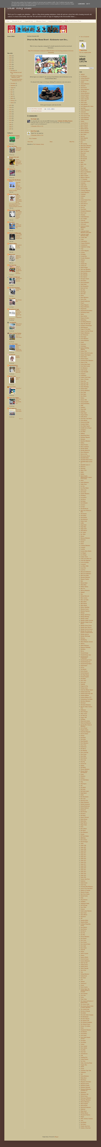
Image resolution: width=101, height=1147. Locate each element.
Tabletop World (84, 966)
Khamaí (82, 536)
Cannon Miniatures (85, 192)
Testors (82, 997)
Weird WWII (12, 387)
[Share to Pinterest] (54, 109)
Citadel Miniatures (85, 216)
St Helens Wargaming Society (85, 924)
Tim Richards (84, 1031)
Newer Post (30, 141)
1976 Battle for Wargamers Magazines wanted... (16, 76)
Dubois (82, 314)
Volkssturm (83, 1072)
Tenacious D (83, 983)
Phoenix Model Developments (84, 771)
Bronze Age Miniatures (86, 171)
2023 (10, 62)
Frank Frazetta (84, 370)
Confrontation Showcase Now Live (19, 280)
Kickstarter (39, 111)
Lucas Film (83, 568)
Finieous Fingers (84, 358)
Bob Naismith (84, 158)
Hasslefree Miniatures (85, 441)
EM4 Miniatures (84, 327)
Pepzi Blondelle (84, 741)
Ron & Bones (84, 828)
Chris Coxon (83, 213)
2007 (10, 129)
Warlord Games (84, 1096)
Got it (88, 3)
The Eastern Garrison (14, 135)
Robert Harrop (84, 819)
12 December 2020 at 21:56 (37, 126)
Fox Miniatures (84, 368)
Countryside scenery (18, 289)
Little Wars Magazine (85, 560)
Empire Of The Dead (85, 329)
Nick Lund (83, 682)
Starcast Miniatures (85, 936)
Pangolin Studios (84, 730)
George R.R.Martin (85, 403)
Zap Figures (83, 1124)
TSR (82, 1055)
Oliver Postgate (84, 711)
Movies (82, 651)
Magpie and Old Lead (14, 277)
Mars (82, 581)
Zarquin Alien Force (85, 1126)
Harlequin (83, 439)
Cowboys (83, 252)
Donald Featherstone (85, 301)
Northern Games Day (85, 691)
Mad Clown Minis (85, 575)
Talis (82, 972)
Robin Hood (83, 821)
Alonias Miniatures (85, 89)
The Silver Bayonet (85, 1018)
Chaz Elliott (83, 209)
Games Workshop (85, 386)
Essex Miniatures (84, 338)
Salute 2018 (83, 866)
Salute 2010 (83, 851)
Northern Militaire (85, 695)
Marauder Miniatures (85, 577)
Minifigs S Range (84, 618)
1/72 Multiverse (12, 408)
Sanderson (83, 881)
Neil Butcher (83, 669)
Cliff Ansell (83, 224)
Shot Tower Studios (85, 894)
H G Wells (83, 431)
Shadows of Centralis (85, 890)
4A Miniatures (84, 76)
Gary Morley (83, 396)
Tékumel (83, 981)
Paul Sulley (83, 739)
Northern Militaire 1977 (86, 697)
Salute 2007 (83, 847)
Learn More (81, 3)
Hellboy (82, 443)
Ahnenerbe (83, 85)
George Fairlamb (84, 401)
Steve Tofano (84, 948)
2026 (10, 55)
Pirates (82, 774)
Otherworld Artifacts (85, 721)
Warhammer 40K (84, 1094)
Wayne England (84, 1103)
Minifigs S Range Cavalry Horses (86, 622)
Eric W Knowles (84, 335)
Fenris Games (84, 356)
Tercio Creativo (84, 987)
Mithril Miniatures (85, 645)
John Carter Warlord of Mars (86, 511)
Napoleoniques (84, 665)
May (12, 94)
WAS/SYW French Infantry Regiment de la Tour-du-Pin (19, 348)
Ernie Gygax (83, 336)
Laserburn (83, 547)
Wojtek (82, 1116)
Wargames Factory (85, 1083)
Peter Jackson (84, 758)
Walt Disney (83, 1080)
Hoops (82, 480)
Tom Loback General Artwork (85, 1038)
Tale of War (83, 970)
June (12, 92)
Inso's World (12, 298)
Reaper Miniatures (85, 802)
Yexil (82, 1120)
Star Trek (83, 933)
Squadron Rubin (84, 922)
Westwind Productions (86, 1107)
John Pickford (34, 111)
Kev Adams (83, 532)
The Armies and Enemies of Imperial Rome (87, 1001)
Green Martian (84, 420)
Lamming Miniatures (85, 545)
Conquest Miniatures (85, 243)
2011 (10, 122)
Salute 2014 (83, 858)
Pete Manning (84, 750)
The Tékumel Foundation (86, 1022)
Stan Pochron (84, 929)
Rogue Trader (84, 825)
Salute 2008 (83, 849)
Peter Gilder (83, 756)
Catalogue (83, 196)
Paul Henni (83, 737)
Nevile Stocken (84, 671)
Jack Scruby (83, 491)
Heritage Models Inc (85, 450)
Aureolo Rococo (84, 123)
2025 (10, 58)
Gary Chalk (83, 392)
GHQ (82, 405)
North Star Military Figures (87, 690)
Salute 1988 (83, 845)
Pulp (82, 781)
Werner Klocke (84, 1105)
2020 (10, 68)
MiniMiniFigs (84, 640)
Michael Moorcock (85, 596)
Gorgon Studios (84, 414)
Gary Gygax (83, 394)
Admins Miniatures (85, 83)
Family (82, 342)
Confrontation (84, 241)
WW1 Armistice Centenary (87, 1118)
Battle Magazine (84, 138)
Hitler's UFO (83, 470)
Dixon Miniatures (84, 297)
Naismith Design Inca (85, 661)
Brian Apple (83, 168)
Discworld (83, 293)
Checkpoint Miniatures (86, 211)
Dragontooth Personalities (86, 310)
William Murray (84, 1113)
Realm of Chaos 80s (14, 194)
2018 (10, 107)
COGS (82, 229)
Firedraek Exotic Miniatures (87, 360)
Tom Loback (83, 1035)
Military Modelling (85, 607)
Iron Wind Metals (85, 488)
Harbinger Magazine (85, 437)
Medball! (83, 592)
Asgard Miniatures (85, 117)
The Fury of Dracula (85, 1011)
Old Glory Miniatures (85, 701)
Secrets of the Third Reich (86, 888)
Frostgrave (83, 373)
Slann (82, 898)
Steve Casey (83, 940)
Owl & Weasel (84, 728)
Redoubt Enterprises (85, 804)
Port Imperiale (12, 265)
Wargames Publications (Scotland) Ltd (86, 1089)
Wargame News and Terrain (14, 157)
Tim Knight (33, 119)
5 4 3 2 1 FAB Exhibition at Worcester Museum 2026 (19, 236)
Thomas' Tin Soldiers (85, 1026)
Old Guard (83, 703)
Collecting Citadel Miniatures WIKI (85, 235)
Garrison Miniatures (85, 390)
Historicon (83, 466)
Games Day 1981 (84, 383)
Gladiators (83, 407)
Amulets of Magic (85, 97)
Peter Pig (83, 761)
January (12, 102)
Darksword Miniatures (86, 271)
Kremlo (82, 541)
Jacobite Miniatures (85, 493)
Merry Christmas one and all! (16, 73)
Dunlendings (83, 320)
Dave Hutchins (84, 273)
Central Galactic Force (86, 200)
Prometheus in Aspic (14, 309)
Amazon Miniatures (85, 93)
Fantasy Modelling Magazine (85, 348)
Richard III (83, 810)
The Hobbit (83, 1013)
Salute (82, 843)
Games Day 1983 (84, 385)
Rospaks (82, 834)
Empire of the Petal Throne (87, 331)
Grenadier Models (85, 424)
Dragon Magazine (85, 305)
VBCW (82, 1066)
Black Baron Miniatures (86, 145)
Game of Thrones (85, 379)
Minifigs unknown (85, 634)
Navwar (82, 667)
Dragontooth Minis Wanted (55, 21)
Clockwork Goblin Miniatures (85, 226)
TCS (82, 979)
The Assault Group (85, 1009)
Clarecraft (83, 220)
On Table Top (84, 715)
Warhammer (83, 1092)
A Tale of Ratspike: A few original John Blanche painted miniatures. (19, 270)
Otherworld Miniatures (86, 723)
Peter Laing (83, 760)
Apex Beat (83, 108)
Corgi (82, 248)
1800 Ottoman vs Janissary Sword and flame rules (18, 369)
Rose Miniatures (84, 832)
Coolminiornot (84, 245)
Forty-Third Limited (85, 366)
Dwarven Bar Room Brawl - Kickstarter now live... (16, 80)
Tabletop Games (84, 964)
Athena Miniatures (85, 119)
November (13, 83)
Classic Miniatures (85, 222)
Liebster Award (84, 556)
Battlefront (83, 140)
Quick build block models (18, 410)
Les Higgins (83, 553)
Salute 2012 (83, 854)
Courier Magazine (85, 250)
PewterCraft (83, 763)
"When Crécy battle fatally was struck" (18, 149)
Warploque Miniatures (86, 1100)
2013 (10, 118)
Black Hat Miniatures (85, 147)
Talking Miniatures (85, 974)
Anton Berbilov (84, 104)
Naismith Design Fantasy (86, 660)
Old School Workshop (14, 288)
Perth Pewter (83, 746)
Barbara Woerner (84, 128)
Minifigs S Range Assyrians (87, 620)
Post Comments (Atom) (38, 144)
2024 (10, 60)
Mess (82, 594)
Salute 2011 (83, 853)
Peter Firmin (83, 754)
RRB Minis (83, 838)
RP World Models (85, 836)
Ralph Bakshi (84, 793)
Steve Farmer (84, 942)
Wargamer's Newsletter (86, 1081)
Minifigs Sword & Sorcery (87, 629)
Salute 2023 (83, 871)
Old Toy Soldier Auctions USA (86, 707)
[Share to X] (51, 109)
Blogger (56, 1136)
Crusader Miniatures (85, 258)
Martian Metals (84, 583)
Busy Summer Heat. (19, 300)
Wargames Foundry (85, 1085)
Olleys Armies (84, 713)
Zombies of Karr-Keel (86, 1128)
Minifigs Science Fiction (86, 625)
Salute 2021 (83, 869)
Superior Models (84, 957)
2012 (10, 120)
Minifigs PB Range (85, 616)
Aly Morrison (84, 91)
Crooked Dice (84, 256)
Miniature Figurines (85, 611)
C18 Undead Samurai (85, 181)
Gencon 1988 (84, 400)
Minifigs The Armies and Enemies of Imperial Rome (87, 631)
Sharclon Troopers (85, 892)
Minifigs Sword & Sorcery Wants (73, 21)
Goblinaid (83, 411)
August (12, 87)
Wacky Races (84, 1078)
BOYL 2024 (83, 164)
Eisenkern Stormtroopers (86, 325)
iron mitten (12, 222)
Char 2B (82, 207)
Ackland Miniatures (85, 78)
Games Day (83, 381)
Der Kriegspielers (85, 286)
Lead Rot (83, 549)
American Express (85, 95)
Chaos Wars (83, 205)
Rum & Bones (84, 839)
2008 (10, 127)
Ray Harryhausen (84, 796)
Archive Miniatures (85, 110)
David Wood (34, 131)
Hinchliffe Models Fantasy (86, 459)
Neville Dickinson (85, 673)
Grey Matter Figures (85, 426)
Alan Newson (84, 87)
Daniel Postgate (84, 267)
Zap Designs (83, 1122)
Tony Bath (83, 1050)
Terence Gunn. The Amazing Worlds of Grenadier (85, 990)
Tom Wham (83, 1042)
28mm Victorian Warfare (15, 333)
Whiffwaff (83, 1109)
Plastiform (83, 776)
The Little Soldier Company (87, 1015)
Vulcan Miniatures (85, 1076)
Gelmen (82, 398)
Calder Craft (83, 185)
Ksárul (82, 543)
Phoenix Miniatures (85, 769)
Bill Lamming (84, 143)
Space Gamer (84, 913)
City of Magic (84, 218)
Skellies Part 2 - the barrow (19, 324)
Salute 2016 (83, 862)
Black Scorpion (84, 149)
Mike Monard (84, 603)
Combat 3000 (84, 237)
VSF (82, 1074)
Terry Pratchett (84, 993)
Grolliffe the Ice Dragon (86, 428)
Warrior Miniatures (85, 1101)
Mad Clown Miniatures (86, 573)
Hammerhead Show (85, 435)
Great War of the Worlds (86, 418)
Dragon (82, 303)
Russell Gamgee (84, 841)
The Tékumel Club (85, 1020)
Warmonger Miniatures (86, 1098)
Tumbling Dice (84, 1057)
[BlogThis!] (49, 109)
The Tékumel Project (85, 1024)
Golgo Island (83, 413)
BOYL (82, 162)
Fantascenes (83, 344)
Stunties (82, 955)
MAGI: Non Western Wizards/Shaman (18, 401)
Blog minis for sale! (17, 21)
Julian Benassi (84, 530)
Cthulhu (82, 262)
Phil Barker (83, 767)
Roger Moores (84, 823)
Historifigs (83, 468)
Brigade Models (84, 170)
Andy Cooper (84, 102)
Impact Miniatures (85, 482)
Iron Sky (83, 486)
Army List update (18, 378)
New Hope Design (85, 675)
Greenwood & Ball (85, 422)
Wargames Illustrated (85, 1087)
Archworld (83, 112)
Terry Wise (83, 995)
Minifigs (82, 613)
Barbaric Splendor (85, 130)
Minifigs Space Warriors (86, 627)
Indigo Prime (84, 484)
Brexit (82, 166)
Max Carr (83, 588)
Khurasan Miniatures (85, 538)
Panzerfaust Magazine (85, 731)
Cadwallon (83, 183)
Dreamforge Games (85, 312)
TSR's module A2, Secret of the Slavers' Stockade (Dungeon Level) (19, 215)
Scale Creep (83, 884)
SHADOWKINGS (13, 365)
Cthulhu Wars (84, 263)
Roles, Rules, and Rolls (14, 210)
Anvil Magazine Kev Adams (87, 106)
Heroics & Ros (84, 454)
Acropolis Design (84, 80)
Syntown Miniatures (85, 961)
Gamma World (84, 388)
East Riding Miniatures (86, 321)
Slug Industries (84, 899)
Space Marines (84, 914)
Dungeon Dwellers (85, 318)
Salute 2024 (83, 873)
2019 (10, 105)
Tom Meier (83, 1040)
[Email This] (48, 109)
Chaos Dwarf (84, 201)
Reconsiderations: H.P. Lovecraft (19, 246)
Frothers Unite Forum (86, 377)
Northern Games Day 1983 (87, 693)
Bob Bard (83, 155)
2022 (10, 64)
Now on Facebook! (85, 36)
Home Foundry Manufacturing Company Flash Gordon (86, 477)
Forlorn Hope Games (85, 364)
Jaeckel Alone (12, 376)
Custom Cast (83, 265)
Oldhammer (83, 710)
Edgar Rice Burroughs (86, 323)
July (12, 89)
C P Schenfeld (84, 179)
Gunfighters (83, 429)
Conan (82, 239)
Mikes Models (84, 605)
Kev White (83, 534)
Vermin (82, 1068)
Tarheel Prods (84, 976)
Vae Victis (83, 1061)
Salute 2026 (83, 877)
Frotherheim (83, 375)
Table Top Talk (84, 962)
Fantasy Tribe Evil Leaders (87, 353)
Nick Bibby (83, 678)
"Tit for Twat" (18, 388)
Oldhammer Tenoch (41, 21)
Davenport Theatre (85, 278)
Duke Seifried (84, 316)
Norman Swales (84, 688)
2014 (10, 116)
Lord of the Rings (85, 562)
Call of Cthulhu (84, 188)
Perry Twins (83, 745)
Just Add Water (13, 146)
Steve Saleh (83, 946)
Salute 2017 (83, 864)
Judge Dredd (83, 525)
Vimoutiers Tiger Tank (86, 1070)
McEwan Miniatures (85, 590)
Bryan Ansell (84, 173)
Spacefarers (83, 916)
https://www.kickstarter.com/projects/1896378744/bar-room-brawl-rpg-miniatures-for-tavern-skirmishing (51, 51)
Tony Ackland (84, 1046)
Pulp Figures (83, 783)
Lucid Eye (83, 570)
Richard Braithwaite (85, 806)
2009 (10, 124)
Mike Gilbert (83, 601)
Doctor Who (83, 299)
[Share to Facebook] (52, 109)
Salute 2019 (83, 868)
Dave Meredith (84, 275)
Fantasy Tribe (84, 351)
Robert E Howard (85, 817)
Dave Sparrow (84, 277)
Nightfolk (83, 684)
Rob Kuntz (83, 815)
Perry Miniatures (84, 743)
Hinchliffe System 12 (85, 465)
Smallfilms (83, 901)
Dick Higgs (83, 292)
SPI (81, 918)
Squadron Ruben (84, 920)
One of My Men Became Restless (15, 180)
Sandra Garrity (84, 883)
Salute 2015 (83, 860)
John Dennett (84, 513)
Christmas (83, 215)
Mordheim (83, 649)
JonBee (82, 523)
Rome (82, 826)
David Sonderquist (85, 282)
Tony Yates (83, 1051)
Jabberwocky (83, 490)
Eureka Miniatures (85, 340)
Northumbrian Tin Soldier (86, 699)
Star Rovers (83, 931)
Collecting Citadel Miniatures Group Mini (86, 231)
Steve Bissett (83, 938)
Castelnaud (83, 194)
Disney (82, 295)
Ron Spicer (83, 830)
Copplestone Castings (85, 247)
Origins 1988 (84, 717)
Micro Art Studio (84, 599)
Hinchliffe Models (85, 458)
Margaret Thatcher (85, 579)
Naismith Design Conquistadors (84, 657)
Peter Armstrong (84, 752)
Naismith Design (84, 653)
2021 (10, 66)
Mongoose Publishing (85, 647)
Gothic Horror (84, 416)
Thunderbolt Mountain (86, 1030)
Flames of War (84, 362)
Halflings (83, 433)
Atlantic (82, 121)
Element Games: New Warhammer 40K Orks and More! (19, 162)
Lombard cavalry (18, 137)
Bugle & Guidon (84, 175)
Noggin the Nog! (29, 21)
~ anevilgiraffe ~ (13, 322)
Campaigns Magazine (85, 190)
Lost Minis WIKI (84, 566)
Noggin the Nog (84, 686)
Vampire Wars (84, 1065)
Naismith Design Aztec (86, 655)
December (13, 70)
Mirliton (82, 643)
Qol (81, 785)
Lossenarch (83, 564)
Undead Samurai (84, 1059)
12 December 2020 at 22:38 (37, 135)
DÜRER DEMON (18, 356)
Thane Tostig (84, 999)
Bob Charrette (84, 156)
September (13, 85)
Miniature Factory (85, 609)
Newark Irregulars (85, 676)
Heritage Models (84, 448)
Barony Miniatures (85, 132)
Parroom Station (84, 733)
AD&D (82, 82)
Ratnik (82, 795)
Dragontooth (83, 308)
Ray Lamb (83, 798)
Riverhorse (83, 813)
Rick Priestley (84, 811)
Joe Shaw (83, 506)
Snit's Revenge (84, 905)
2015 (10, 114)
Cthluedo (83, 260)
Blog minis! (83, 153)
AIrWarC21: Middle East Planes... (18, 257)
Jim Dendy (83, 501)
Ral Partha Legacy (85, 791)
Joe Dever (83, 505)
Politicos (83, 778)
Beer (82, 142)
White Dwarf (84, 1111)
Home (7, 21)
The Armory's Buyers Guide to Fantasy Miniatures (87, 1006)
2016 (10, 111)
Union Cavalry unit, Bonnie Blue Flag (18, 225)
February (13, 100)
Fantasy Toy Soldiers (14, 398)
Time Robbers (84, 1033)
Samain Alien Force (85, 879)
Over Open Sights (13, 344)
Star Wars (83, 934)
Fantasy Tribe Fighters (86, 355)
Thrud (82, 1028)
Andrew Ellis (84, 100)
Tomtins (82, 1044)
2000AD (83, 74)
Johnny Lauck (84, 521)
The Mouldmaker (84, 1016)
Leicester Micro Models (86, 551)
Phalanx (82, 765)
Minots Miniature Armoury (87, 641)
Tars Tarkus (83, 977)
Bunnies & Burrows (85, 177)
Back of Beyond (84, 125)
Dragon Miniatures (85, 306)
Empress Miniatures (85, 333)
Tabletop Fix (12, 169)
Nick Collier (83, 680)
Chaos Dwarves (84, 203)
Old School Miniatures (86, 704)
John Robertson (84, 519)
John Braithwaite (84, 508)
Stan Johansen (84, 927)
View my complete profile (85, 52)
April (12, 96)
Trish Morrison (84, 1053)
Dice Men (83, 290)
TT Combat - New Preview (18, 171)
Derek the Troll (84, 288)
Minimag (83, 638)
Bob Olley (83, 160)
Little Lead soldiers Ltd (86, 558)
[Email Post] (45, 108)
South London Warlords (86, 911)
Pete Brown (83, 748)
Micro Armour (84, 598)
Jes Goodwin (83, 497)
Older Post (71, 141)
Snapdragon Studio (85, 903)
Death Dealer (84, 284)
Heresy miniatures (85, 446)
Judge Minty (83, 526)
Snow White (83, 907)
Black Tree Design (85, 151)
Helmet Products (84, 444)
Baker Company (84, 127)
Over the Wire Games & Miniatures (86, 725)
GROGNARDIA (13, 243)
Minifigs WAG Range (85, 636)
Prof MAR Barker (85, 780)
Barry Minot (83, 134)
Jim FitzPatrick (84, 503)
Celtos (82, 198)
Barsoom (83, 136)
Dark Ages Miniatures (86, 269)
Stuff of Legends (84, 953)
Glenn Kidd (83, 409)
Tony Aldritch (84, 1048)
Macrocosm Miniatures (86, 571)
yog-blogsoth (12, 355)
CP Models (83, 254)
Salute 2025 (83, 875)
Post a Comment (33, 138)
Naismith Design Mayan (86, 663)
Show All (20, 418)
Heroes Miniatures (85, 452)
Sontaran (83, 909)
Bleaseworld (12, 254)
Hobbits (82, 474)
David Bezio (83, 280)
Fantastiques (83, 346)
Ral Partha (83, 789)
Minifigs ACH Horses (85, 614)
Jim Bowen (83, 499)
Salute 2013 (83, 856)
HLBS (82, 472)
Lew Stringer (84, 555)
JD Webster (83, 495)
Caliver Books (84, 186)
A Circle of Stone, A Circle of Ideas (19, 336)
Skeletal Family (84, 896)
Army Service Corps (85, 115)
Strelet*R (83, 949)
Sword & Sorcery (85, 959)
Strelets (82, 951)
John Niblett (83, 515)
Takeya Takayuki (84, 968)
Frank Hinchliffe (84, 371)
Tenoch (82, 985)
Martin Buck (83, 584)
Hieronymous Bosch (85, 456)
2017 (10, 109)
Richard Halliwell (85, 808)
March (12, 98)
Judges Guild (83, 528)
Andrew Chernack (85, 99)
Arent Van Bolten (85, 113)
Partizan (82, 735)
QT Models (83, 787)
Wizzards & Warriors (85, 1115)
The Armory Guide (85, 1004)
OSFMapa (83, 719)
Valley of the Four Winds (86, 1063)
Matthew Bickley (84, 586)
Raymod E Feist (84, 800)
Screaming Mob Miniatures (87, 886)
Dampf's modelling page (15, 233)
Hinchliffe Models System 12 (86, 462)
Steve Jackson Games (85, 944)
